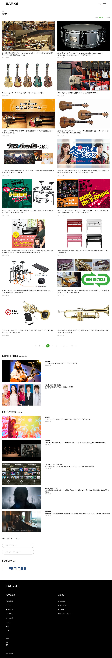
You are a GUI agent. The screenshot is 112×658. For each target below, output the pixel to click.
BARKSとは (61, 601)
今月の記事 (9, 601)
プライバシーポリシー (65, 614)
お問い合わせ (62, 605)
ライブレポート (11, 618)
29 (72, 346)
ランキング (9, 609)
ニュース (8, 605)
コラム (8, 622)
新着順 (101, 17)
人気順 (108, 17)
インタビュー (10, 614)
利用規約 (61, 609)
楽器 (7, 626)
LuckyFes (9, 631)
